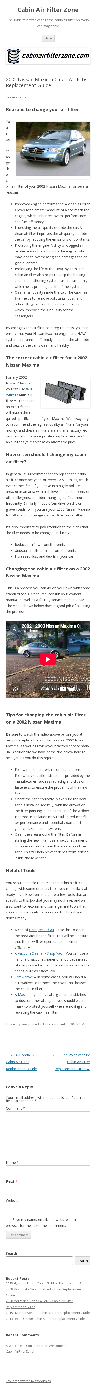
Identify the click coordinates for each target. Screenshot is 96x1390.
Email (11, 1181)
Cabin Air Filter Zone (48, 9)
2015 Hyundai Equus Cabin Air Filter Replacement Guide (47, 1283)
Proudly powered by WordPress (28, 1381)
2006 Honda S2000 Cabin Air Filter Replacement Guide (23, 1062)
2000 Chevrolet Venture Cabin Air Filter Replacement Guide (71, 1062)
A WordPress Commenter (25, 1345)
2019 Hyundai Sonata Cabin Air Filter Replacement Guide (48, 1313)
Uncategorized (54, 1024)
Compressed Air (41, 929)
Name (12, 1162)
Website (12, 1200)
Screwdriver (24, 977)
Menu (48, 38)
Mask (22, 994)
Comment (15, 1108)
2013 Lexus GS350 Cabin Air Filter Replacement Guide (45, 1318)
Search (11, 1253)
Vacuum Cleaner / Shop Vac (40, 953)
